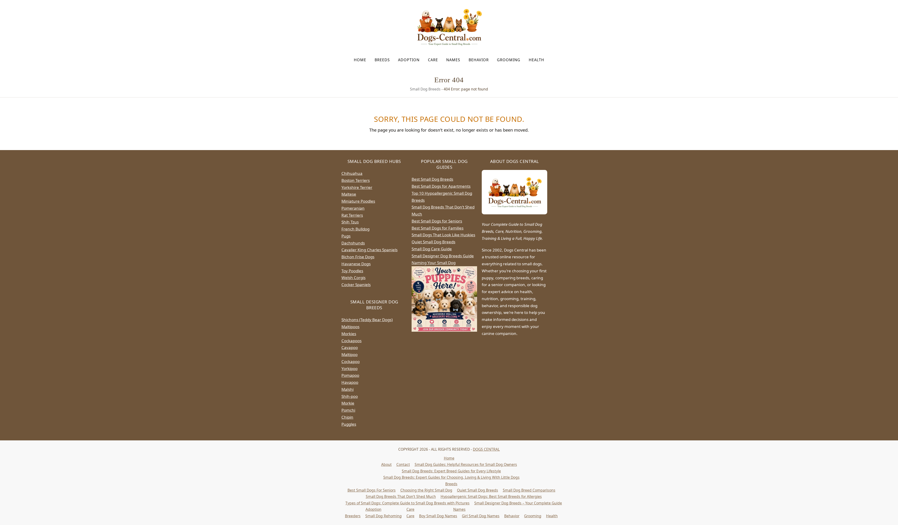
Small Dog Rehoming (383, 515)
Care (410, 509)
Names (459, 509)
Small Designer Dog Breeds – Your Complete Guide (518, 503)
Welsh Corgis (353, 277)
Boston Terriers (355, 180)
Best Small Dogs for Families (437, 228)
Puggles (348, 424)
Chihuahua (351, 173)
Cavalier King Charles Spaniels (369, 249)
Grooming (532, 515)
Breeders (353, 515)
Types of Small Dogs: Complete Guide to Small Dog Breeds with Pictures (407, 503)
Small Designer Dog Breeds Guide (443, 256)
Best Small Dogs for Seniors (437, 221)
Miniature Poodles (358, 201)
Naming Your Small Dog (434, 262)
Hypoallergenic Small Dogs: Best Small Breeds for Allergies (491, 496)
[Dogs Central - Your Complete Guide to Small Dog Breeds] (514, 192)
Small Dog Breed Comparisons (529, 490)
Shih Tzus (350, 222)
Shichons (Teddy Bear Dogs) (367, 319)
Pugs (346, 236)
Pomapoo (350, 375)
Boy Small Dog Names (438, 515)
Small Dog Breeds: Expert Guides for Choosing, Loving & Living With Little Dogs (451, 477)
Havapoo (349, 382)
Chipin (347, 417)
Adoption (373, 509)
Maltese (348, 194)
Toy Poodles (352, 270)
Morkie (347, 403)
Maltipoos (350, 326)
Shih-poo (349, 396)
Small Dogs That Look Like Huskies (443, 234)
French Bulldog (355, 229)
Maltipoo (349, 354)
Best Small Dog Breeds (432, 179)
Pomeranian (353, 208)
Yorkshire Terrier (356, 187)
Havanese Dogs (356, 263)
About (386, 464)
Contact (403, 464)
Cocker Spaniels (356, 284)
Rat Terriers (352, 215)
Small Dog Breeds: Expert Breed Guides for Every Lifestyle (451, 471)
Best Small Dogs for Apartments (441, 186)
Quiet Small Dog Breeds (433, 242)
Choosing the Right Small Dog (426, 490)
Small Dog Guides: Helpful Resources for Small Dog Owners (466, 464)
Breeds (451, 483)
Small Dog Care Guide (432, 249)
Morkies (348, 333)
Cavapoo (349, 347)
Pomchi (348, 410)
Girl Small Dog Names (481, 515)
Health (552, 515)
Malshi (347, 389)
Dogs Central (486, 449)
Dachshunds (353, 243)
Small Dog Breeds (425, 89)
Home (449, 458)
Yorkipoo (349, 368)
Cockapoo (350, 361)
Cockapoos (351, 340)
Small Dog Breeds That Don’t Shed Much (401, 496)
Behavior (511, 515)
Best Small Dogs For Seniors (372, 490)
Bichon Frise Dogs (357, 256)
